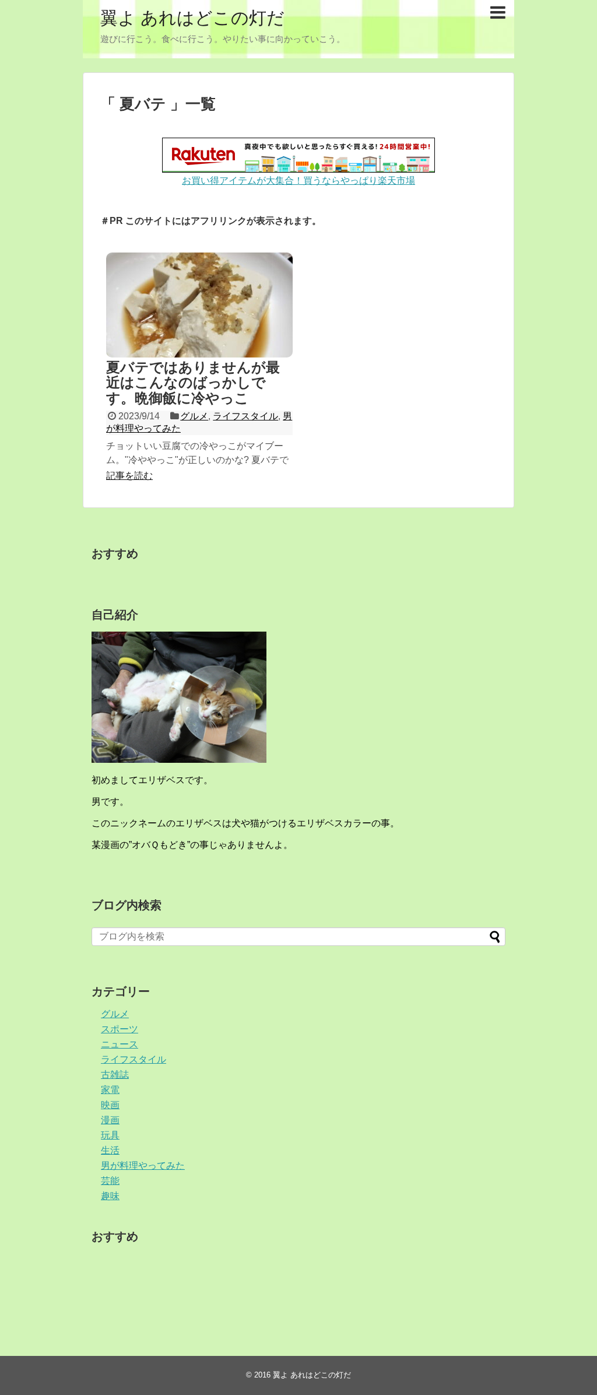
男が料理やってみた (143, 1165)
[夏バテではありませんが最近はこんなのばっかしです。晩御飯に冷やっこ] (199, 305)
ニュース (119, 1044)
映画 (110, 1105)
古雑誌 (115, 1074)
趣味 (110, 1196)
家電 (110, 1090)
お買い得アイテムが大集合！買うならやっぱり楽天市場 (298, 180)
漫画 (110, 1120)
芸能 (110, 1181)
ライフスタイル (245, 416)
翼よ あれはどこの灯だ (192, 17)
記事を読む (129, 476)
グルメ (194, 416)
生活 (110, 1150)
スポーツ (119, 1029)
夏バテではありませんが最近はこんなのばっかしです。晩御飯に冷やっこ (193, 382)
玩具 (110, 1135)
